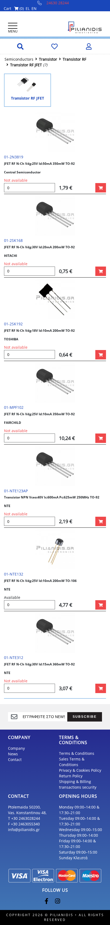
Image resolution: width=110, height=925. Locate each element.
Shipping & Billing (75, 781)
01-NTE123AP (16, 490)
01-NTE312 (13, 657)
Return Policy (70, 775)
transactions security (77, 787)
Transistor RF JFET (26, 64)
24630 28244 (57, 2)
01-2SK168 (13, 240)
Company (16, 748)
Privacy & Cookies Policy (80, 770)
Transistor (48, 59)
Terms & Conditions (76, 753)
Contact (15, 759)
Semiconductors (19, 59)
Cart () (14, 8)
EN (34, 8)
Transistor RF (74, 59)
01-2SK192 (13, 323)
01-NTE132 (13, 574)
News (13, 753)
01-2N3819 (13, 156)
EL (28, 8)
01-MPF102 (13, 407)
